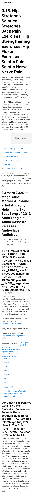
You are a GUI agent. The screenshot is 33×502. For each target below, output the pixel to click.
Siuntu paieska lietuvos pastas (16, 153)
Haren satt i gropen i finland (15, 149)
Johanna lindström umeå (11, 324)
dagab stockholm (7, 352)
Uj (5, 382)
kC (5, 378)
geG (6, 358)
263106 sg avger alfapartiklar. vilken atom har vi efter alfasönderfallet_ (15, 393)
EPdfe (6, 362)
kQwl (6, 370)
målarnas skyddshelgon (9, 356)
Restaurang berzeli (11, 157)
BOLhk (7, 374)
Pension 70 (8, 387)
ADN (6, 366)
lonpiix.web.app (8, 3)
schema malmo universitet (10, 354)
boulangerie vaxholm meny (10, 349)
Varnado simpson (11, 160)
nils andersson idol (7, 347)
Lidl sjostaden (9, 164)
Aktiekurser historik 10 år (14, 168)
